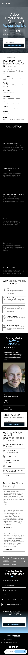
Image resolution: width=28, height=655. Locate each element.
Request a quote (9, 39)
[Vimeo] (13, 647)
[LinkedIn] (17, 647)
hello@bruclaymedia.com (10, 642)
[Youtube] (9, 647)
